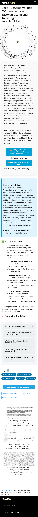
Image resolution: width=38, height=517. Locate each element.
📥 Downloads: (19, 163)
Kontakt (17, 512)
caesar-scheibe (26, 394)
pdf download (13, 397)
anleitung (5, 394)
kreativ (4, 397)
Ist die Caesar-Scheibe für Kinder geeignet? (16, 358)
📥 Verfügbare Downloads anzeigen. (19, 152)
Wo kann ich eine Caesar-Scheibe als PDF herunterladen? (18, 333)
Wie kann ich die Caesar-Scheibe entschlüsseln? (17, 342)
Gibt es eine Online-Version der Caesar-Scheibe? (16, 350)
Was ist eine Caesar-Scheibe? (15, 326)
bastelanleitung (14, 394)
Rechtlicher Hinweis (8, 512)
